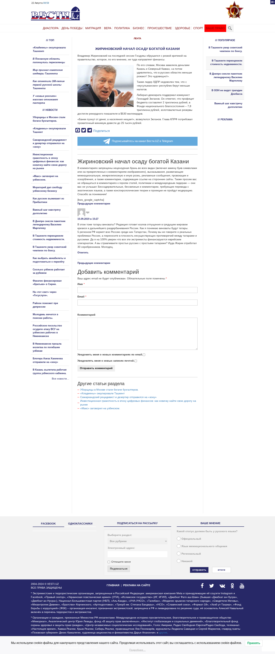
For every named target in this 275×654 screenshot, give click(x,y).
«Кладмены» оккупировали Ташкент (102, 393)
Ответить (82, 252)
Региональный (191, 553)
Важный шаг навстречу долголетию (228, 105)
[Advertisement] (53, 420)
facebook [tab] (48, 523)
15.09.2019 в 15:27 (87, 219)
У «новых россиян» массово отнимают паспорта (45, 99)
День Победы (72, 28)
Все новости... (60, 378)
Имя (80, 284)
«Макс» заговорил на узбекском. (100, 408)
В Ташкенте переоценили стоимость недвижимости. (226, 62)
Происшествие (159, 28)
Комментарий (86, 314)
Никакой (186, 561)
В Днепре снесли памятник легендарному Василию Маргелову (49, 224)
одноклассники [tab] (80, 523)
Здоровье (182, 28)
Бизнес (138, 28)
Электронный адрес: (121, 547)
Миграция (93, 28)
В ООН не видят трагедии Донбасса (227, 92)
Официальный (191, 538)
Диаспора (51, 28)
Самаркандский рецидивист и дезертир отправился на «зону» (118, 397)
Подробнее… (137, 649)
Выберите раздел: (120, 534)
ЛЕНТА (137, 38)
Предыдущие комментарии (93, 203)
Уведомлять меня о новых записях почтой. (106, 360)
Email (80, 296)
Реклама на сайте (136, 585)
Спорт (198, 28)
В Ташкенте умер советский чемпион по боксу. (225, 49)
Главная (113, 585)
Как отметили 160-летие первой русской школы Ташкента (49, 85)
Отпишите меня (121, 561)
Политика (122, 28)
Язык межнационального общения (204, 546)
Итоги (221, 569)
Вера (107, 28)
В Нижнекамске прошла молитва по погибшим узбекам (47, 347)
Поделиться (101, 130)
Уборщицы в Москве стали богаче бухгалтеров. (109, 389)
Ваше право (215, 28)
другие (163, 632)
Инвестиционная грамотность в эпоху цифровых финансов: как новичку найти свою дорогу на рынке (50, 161)
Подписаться (118, 568)
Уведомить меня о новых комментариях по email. (110, 354)
